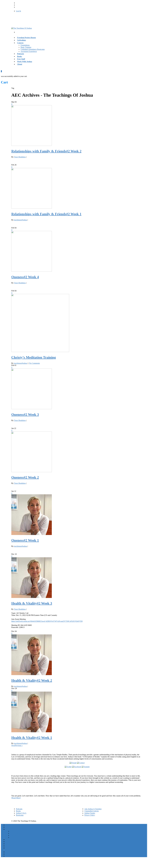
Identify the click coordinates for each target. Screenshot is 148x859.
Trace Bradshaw (20, 157)
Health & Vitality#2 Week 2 (31, 680)
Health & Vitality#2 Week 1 (31, 737)
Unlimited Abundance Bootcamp (33, 49)
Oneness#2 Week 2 (25, 477)
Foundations (25, 45)
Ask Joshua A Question (93, 809)
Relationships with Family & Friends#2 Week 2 (46, 151)
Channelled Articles (91, 811)
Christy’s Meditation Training (33, 357)
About (19, 64)
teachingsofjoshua (20, 220)
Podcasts (19, 809)
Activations (10, 827)
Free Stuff (9, 844)
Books (18, 811)
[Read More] (16, 798)
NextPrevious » (17, 745)
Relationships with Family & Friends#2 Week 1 (46, 214)
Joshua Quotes (89, 813)
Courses (20, 43)
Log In (18, 11)
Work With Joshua (24, 62)
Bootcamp (19, 815)
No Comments (34, 363)
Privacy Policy (89, 815)
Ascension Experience (29, 51)
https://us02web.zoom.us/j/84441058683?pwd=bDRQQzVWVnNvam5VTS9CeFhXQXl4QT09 (47, 621)
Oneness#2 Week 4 (25, 277)
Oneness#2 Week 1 (25, 540)
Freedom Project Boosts (26, 38)
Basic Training (26, 47)
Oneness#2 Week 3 (25, 414)
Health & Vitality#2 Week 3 (31, 603)
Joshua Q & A (21, 813)
